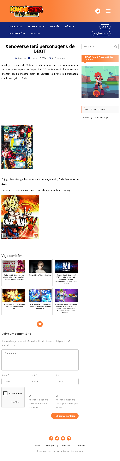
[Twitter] (57, 438)
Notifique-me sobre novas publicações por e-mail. (67, 403)
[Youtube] (63, 438)
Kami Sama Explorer (95, 109)
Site (58, 374)
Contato (81, 445)
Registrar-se (101, 33)
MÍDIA (68, 26)
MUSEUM (35, 33)
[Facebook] (51, 438)
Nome (4, 374)
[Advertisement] (40, 103)
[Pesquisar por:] (100, 46)
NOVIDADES (16, 26)
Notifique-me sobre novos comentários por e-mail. (38, 403)
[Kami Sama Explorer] (26, 11)
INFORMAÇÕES (17, 33)
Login (105, 26)
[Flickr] (69, 438)
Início (37, 445)
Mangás (50, 445)
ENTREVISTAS (35, 26)
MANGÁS (54, 26)
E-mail (32, 374)
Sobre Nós (65, 445)
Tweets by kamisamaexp (95, 117)
